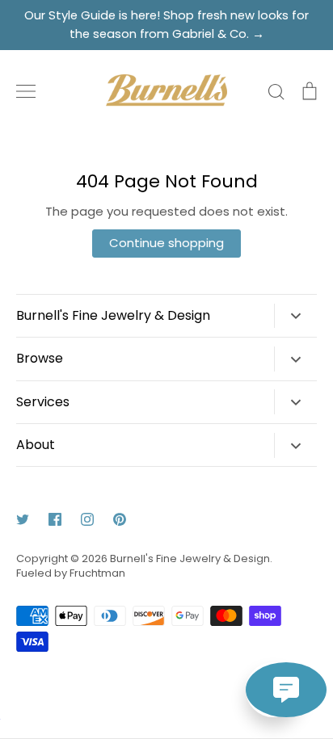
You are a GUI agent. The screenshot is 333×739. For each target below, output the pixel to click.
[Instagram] (87, 519)
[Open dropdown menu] (295, 316)
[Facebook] (55, 519)
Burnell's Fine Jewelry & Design (190, 558)
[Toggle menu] (26, 91)
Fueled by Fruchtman (70, 573)
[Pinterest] (119, 519)
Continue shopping (166, 242)
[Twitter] (22, 519)
